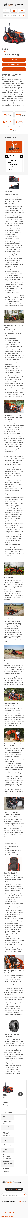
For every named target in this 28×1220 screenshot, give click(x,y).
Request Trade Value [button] (14, 64)
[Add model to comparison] (20, 1094)
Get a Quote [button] (14, 59)
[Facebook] (14, 1206)
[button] (6, 11)
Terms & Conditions (18, 1212)
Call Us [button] (14, 69)
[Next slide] (21, 156)
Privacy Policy (8, 1212)
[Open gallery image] (14, 33)
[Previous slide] (6, 156)
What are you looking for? (12, 15)
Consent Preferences (6, 1216)
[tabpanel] (14, 33)
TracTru (19, 1201)
